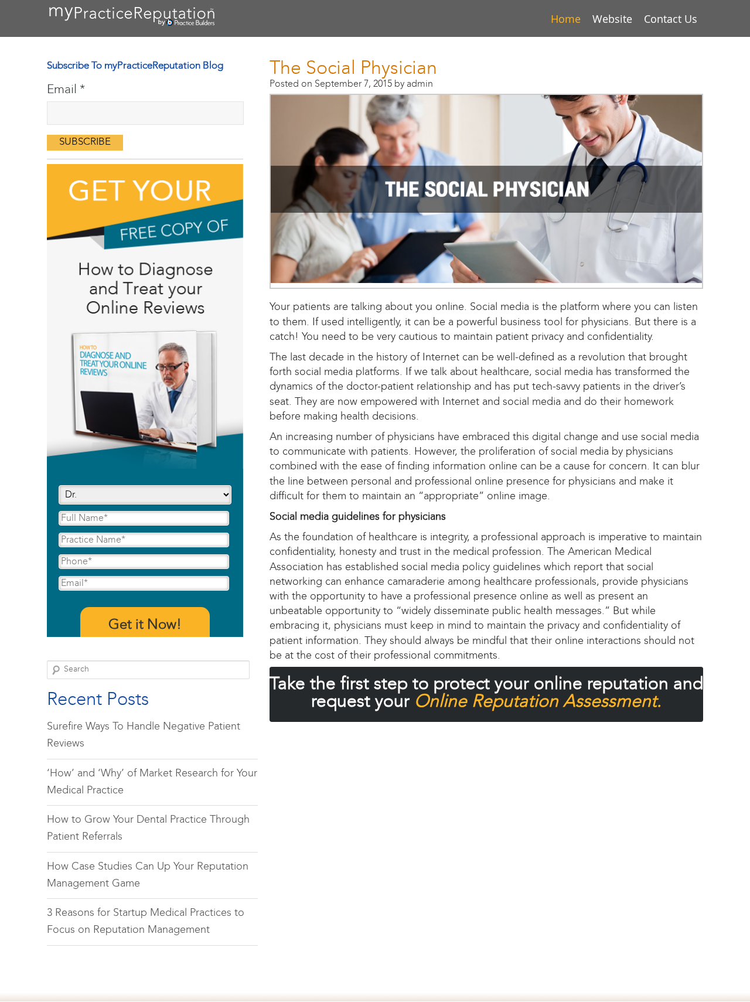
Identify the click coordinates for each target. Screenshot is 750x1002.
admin (420, 84)
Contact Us (670, 19)
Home (566, 19)
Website (612, 19)
